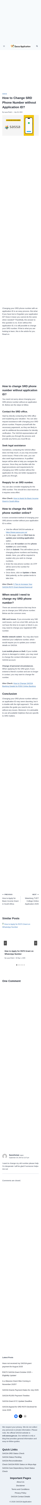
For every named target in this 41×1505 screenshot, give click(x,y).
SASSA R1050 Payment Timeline (16, 1396)
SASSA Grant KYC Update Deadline (17, 1401)
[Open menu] (4, 46)
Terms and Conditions (20, 1489)
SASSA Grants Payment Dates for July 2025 (20, 1390)
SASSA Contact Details (20, 1497)
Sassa (4, 94)
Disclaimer (20, 1486)
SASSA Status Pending (11, 1457)
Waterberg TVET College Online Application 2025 (32, 899)
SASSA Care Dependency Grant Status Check (18, 1469)
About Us (20, 1482)
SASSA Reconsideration (12, 1461)
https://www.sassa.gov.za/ (16, 532)
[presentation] (20, 935)
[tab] (16, 964)
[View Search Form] (37, 46)
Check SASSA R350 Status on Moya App (19, 1464)
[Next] (35, 943)
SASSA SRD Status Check (13, 1453)
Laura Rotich (8, 112)
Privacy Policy (20, 1493)
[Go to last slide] (5, 943)
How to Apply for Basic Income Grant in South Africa (10, 899)
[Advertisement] (20, 20)
